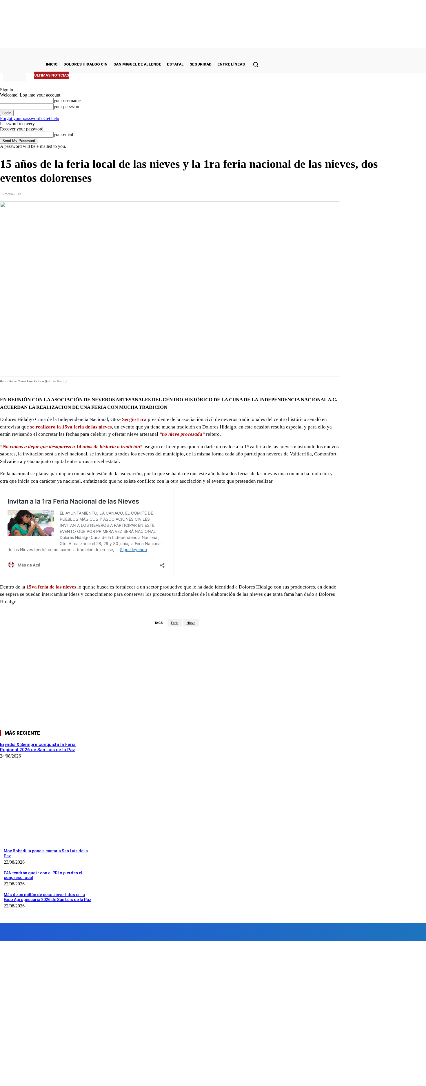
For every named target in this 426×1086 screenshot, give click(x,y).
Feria (175, 623)
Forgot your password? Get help (29, 118)
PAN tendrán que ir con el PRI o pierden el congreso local (43, 875)
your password (67, 106)
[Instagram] (57, 932)
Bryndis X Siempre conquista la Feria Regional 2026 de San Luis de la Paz (140, 75)
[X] (95, 193)
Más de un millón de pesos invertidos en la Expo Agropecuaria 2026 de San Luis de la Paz (47, 897)
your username (67, 100)
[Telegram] (137, 193)
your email (63, 134)
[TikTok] (121, 932)
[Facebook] (75, 193)
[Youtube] (166, 932)
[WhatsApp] (116, 193)
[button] (255, 64)
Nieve (191, 623)
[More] (158, 193)
